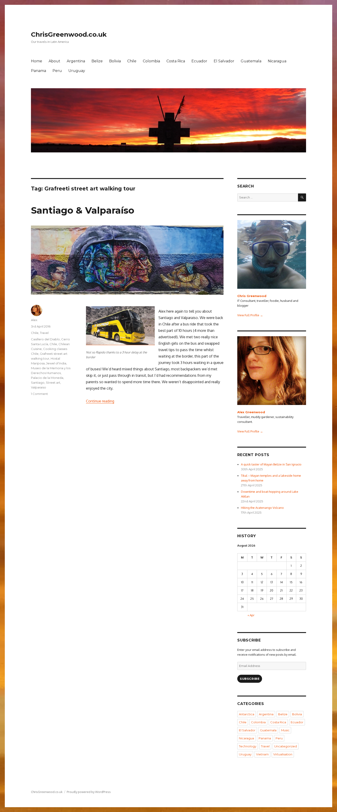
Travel (44, 333)
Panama (38, 71)
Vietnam (262, 754)
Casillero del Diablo (45, 339)
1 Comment (39, 394)
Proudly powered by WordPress (89, 792)
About (54, 61)
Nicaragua (277, 61)
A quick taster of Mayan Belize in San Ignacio (271, 464)
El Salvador (224, 61)
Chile (131, 61)
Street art (53, 382)
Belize (97, 61)
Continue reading (100, 401)
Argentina (76, 61)
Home (36, 61)
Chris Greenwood (251, 296)
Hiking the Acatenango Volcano (262, 507)
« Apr (251, 615)
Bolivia (115, 61)
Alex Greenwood (251, 412)
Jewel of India (56, 363)
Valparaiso (38, 387)
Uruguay (76, 71)
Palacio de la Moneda (47, 378)
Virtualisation (282, 754)
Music (285, 730)
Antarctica (246, 714)
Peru (57, 71)
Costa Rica (175, 61)
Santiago (37, 382)
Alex (34, 320)
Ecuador (199, 61)
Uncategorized (285, 746)
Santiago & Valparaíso (82, 210)
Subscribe (250, 678)
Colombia (151, 61)
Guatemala (251, 61)
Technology (247, 746)
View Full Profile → (250, 315)
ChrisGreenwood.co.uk (69, 34)
